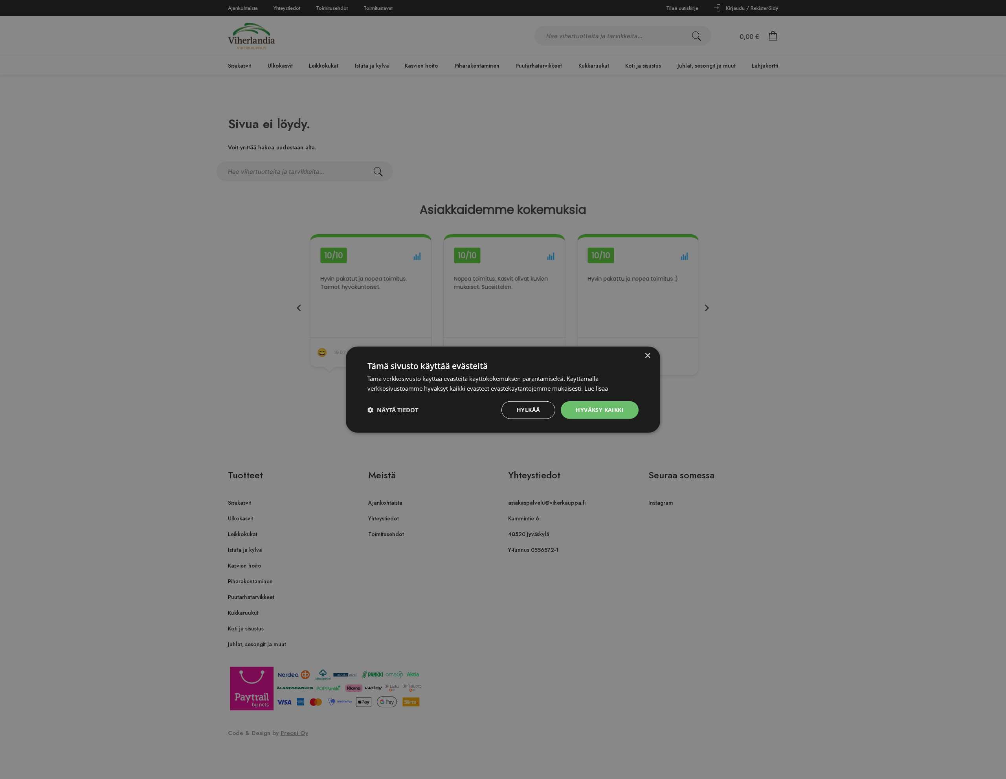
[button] (393, 409)
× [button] (647, 356)
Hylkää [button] (528, 409)
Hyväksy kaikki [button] (600, 409)
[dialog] (503, 389)
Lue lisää (596, 388)
